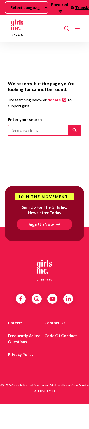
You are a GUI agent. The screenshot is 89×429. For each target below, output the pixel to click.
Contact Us (54, 322)
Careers (15, 322)
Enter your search (25, 119)
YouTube (52, 299)
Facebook (21, 299)
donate (54, 99)
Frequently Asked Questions (24, 338)
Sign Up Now (41, 224)
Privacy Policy (21, 354)
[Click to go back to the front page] (34, 28)
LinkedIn (68, 299)
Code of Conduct (60, 335)
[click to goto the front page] (44, 270)
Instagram (37, 299)
